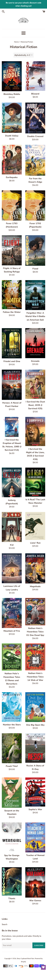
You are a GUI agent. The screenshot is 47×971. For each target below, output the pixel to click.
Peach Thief (12, 766)
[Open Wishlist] (43, 967)
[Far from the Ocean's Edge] (35, 160)
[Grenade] (35, 343)
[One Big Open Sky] (35, 707)
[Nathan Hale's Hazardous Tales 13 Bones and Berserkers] (12, 657)
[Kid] (12, 527)
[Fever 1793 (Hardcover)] (12, 205)
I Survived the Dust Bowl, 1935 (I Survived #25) (35, 405)
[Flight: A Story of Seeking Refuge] (12, 250)
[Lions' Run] (35, 526)
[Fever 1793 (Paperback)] (35, 205)
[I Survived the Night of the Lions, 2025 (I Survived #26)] (35, 431)
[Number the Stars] (12, 707)
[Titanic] (12, 881)
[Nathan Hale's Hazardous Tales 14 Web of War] (35, 656)
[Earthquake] (12, 160)
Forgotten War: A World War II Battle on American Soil (35, 316)
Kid (11, 544)
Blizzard (35, 93)
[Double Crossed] (35, 118)
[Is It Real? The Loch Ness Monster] (35, 482)
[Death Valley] (12, 118)
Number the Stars (12, 724)
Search (4, 924)
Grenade (35, 361)
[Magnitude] (35, 568)
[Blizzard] (35, 76)
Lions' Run (35, 542)
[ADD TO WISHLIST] (5, 64)
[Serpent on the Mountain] (12, 792)
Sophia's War (35, 809)
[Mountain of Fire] (12, 613)
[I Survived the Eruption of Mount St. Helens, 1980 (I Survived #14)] (12, 427)
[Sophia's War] (35, 792)
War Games (35, 900)
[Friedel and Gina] (12, 343)
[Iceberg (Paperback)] (12, 482)
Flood (35, 268)
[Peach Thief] (12, 748)
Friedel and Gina (11, 361)
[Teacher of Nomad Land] (35, 837)
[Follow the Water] (12, 294)
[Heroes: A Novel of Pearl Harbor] (12, 385)
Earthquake (12, 177)
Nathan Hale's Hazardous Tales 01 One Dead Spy (35, 631)
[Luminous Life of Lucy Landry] (12, 568)
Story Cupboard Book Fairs (25, 958)
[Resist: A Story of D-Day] (35, 748)
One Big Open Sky (35, 724)
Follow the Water (12, 312)
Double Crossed (35, 136)
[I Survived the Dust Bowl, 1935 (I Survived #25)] (35, 384)
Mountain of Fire (11, 630)
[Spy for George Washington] (12, 837)
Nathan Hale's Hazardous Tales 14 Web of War (35, 676)
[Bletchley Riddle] (12, 76)
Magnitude (35, 586)
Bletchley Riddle (11, 94)
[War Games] (35, 882)
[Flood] (35, 250)
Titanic (11, 898)
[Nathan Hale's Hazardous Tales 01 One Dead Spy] (35, 611)
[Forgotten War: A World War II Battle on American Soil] (35, 295)
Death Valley (11, 135)
